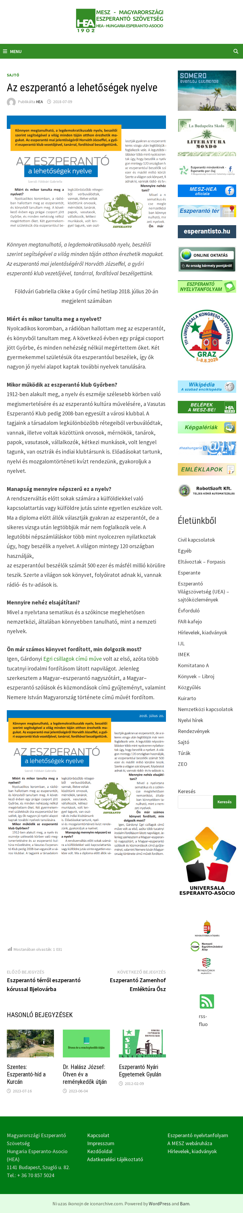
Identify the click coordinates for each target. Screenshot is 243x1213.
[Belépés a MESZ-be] (207, 406)
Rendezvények (194, 731)
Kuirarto (187, 698)
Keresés (187, 791)
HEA (39, 101)
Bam (184, 1203)
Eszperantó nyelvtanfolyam (197, 1135)
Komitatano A (193, 665)
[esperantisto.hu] (207, 231)
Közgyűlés (189, 687)
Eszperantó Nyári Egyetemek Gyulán (140, 1070)
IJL (181, 643)
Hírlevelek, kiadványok (202, 632)
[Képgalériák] (207, 426)
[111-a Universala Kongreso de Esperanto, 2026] (207, 335)
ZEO (182, 764)
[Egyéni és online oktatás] (207, 258)
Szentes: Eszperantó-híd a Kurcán (26, 1074)
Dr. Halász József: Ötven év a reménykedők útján (85, 1074)
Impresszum (100, 1143)
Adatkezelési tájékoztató (115, 1159)
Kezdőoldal (99, 1151)
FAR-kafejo (190, 621)
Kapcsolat (98, 1135)
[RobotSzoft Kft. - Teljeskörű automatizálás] (207, 489)
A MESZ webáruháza (189, 1143)
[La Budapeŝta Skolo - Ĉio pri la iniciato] (207, 136)
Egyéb (184, 550)
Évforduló (189, 610)
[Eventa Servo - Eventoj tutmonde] (207, 90)
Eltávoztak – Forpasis (202, 561)
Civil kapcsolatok (196, 539)
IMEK (184, 654)
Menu (16, 51)
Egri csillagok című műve (72, 658)
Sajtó (13, 75)
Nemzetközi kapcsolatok (205, 709)
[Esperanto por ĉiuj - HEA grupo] (207, 170)
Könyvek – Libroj (196, 676)
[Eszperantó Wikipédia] (207, 386)
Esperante (189, 572)
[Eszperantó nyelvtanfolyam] (207, 285)
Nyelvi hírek (190, 720)
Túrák (184, 753)
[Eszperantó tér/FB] (207, 210)
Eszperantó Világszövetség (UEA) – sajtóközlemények (203, 591)
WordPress (160, 1203)
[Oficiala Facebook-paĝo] (207, 190)
